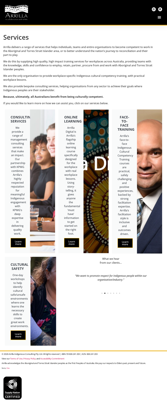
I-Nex (8, 368)
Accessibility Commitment (52, 358)
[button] (159, 17)
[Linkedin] (160, 9)
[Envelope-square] (154, 9)
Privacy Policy (29, 358)
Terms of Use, (16, 358)
